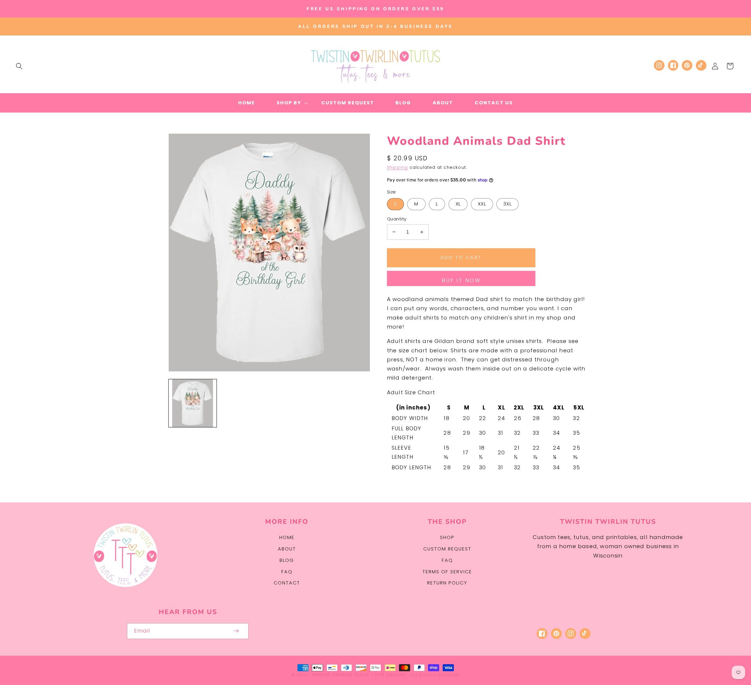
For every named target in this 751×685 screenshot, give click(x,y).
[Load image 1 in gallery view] (192, 403)
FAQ (286, 571)
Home (287, 537)
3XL (507, 203)
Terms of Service (447, 571)
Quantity (397, 219)
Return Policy (447, 582)
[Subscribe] (236, 631)
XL (458, 203)
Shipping (397, 167)
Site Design (390, 675)
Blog (287, 560)
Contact (287, 582)
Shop (447, 537)
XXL (482, 203)
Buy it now (461, 280)
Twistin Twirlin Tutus (340, 675)
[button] (19, 66)
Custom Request (447, 548)
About (287, 548)
